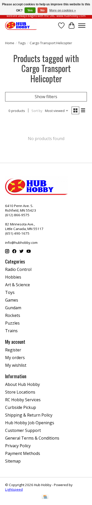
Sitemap (13, 461)
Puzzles (12, 323)
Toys (10, 292)
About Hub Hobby (22, 384)
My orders (15, 357)
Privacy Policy (18, 446)
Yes (30, 10)
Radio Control (18, 269)
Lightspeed (14, 489)
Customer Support (23, 430)
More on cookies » (62, 10)
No (42, 10)
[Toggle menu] (82, 25)
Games (11, 300)
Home (9, 43)
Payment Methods (22, 453)
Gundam (13, 308)
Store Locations (20, 392)
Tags (22, 43)
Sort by (36, 110)
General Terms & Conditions (32, 438)
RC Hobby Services (23, 400)
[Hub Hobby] (21, 25)
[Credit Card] (45, 497)
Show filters (46, 96)
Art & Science (17, 285)
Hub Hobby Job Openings (29, 423)
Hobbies (13, 277)
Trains (11, 331)
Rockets (12, 315)
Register (13, 350)
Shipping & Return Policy (28, 415)
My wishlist (15, 365)
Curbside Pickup (20, 407)
